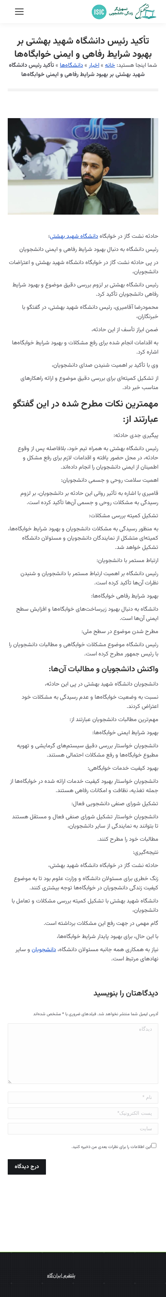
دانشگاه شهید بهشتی (74, 236)
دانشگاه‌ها (71, 65)
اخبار (94, 65)
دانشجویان (44, 949)
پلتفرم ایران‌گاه (61, 1276)
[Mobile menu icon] (19, 11)
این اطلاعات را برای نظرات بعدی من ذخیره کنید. (111, 1147)
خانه (110, 65)
